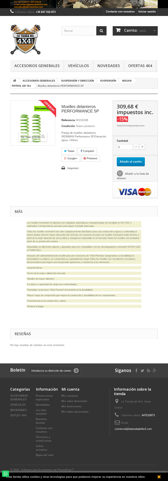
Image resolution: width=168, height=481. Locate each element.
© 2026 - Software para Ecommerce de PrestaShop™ (42, 469)
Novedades (108, 65)
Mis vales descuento (74, 401)
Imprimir (73, 168)
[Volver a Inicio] (14, 80)
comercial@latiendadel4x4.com (133, 428)
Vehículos (78, 65)
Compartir (88, 151)
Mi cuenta (70, 389)
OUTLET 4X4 (18, 415)
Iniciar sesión (147, 11)
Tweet (70, 151)
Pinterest (91, 158)
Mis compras (69, 395)
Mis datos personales (75, 411)
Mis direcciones (71, 406)
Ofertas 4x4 (140, 65)
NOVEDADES (18, 410)
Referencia (68, 120)
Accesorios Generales (37, 65)
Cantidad (122, 140)
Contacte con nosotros (120, 11)
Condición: (68, 126)
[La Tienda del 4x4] (32, 39)
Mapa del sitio (45, 455)
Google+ (72, 158)
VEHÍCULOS (18, 404)
